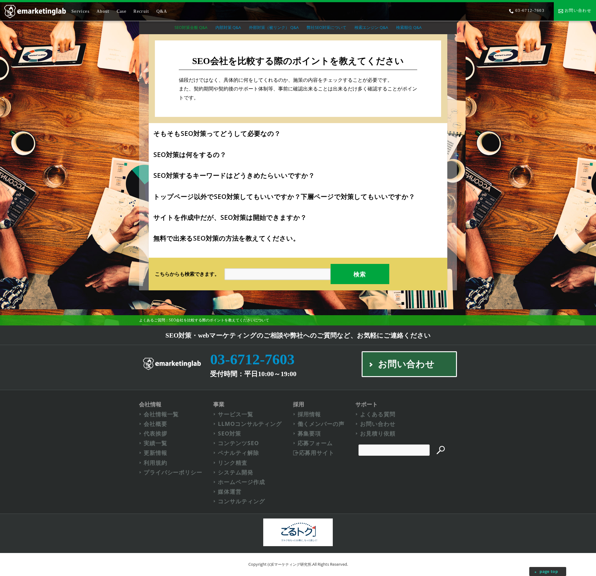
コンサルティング (241, 501)
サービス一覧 (235, 414)
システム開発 (235, 472)
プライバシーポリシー (173, 472)
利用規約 (155, 462)
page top (548, 571)
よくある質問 (377, 414)
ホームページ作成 (241, 482)
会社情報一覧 (161, 414)
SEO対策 (229, 433)
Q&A (161, 11)
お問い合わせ (377, 424)
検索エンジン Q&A (371, 27)
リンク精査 (232, 462)
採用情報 (309, 414)
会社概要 (155, 424)
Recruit (141, 11)
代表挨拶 (155, 433)
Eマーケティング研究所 (291, 564)
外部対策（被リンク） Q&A (274, 27)
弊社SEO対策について (326, 27)
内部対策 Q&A (228, 27)
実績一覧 (155, 443)
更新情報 (155, 452)
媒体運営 (230, 491)
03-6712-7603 (252, 359)
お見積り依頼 (377, 433)
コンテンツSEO (238, 443)
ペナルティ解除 (238, 452)
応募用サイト (316, 452)
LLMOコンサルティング (250, 424)
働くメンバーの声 (321, 424)
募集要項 (309, 433)
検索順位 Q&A (409, 27)
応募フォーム (315, 443)
